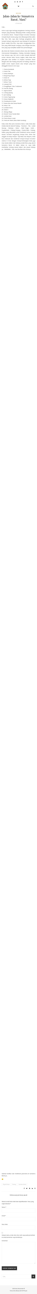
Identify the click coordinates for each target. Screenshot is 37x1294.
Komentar (5, 1240)
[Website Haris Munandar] (5, 6)
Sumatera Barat (22, 1184)
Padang (14, 1184)
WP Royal (24, 1290)
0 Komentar (18, 23)
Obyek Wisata (6, 1184)
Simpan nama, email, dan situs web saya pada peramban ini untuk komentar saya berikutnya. (18, 1236)
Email (4, 1216)
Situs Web (5, 1224)
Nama (4, 1207)
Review (18, 13)
